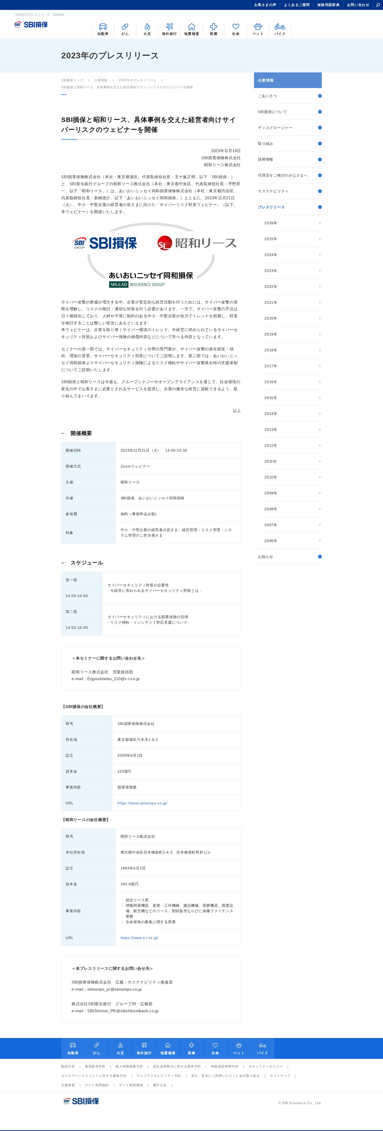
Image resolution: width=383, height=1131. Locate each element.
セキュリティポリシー (266, 1066)
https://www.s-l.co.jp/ (140, 938)
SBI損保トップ (72, 80)
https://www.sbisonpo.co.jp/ (142, 803)
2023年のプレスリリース (138, 80)
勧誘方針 (68, 1066)
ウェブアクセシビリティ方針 (159, 1076)
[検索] (378, 5)
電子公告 (160, 1085)
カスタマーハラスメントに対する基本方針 (94, 1076)
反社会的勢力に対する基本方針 (177, 1066)
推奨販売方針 (95, 1066)
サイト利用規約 (97, 1085)
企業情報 (101, 80)
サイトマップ (280, 1076)
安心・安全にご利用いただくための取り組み (225, 1076)
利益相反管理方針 (225, 1066)
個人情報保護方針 (129, 1066)
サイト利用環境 (131, 1085)
